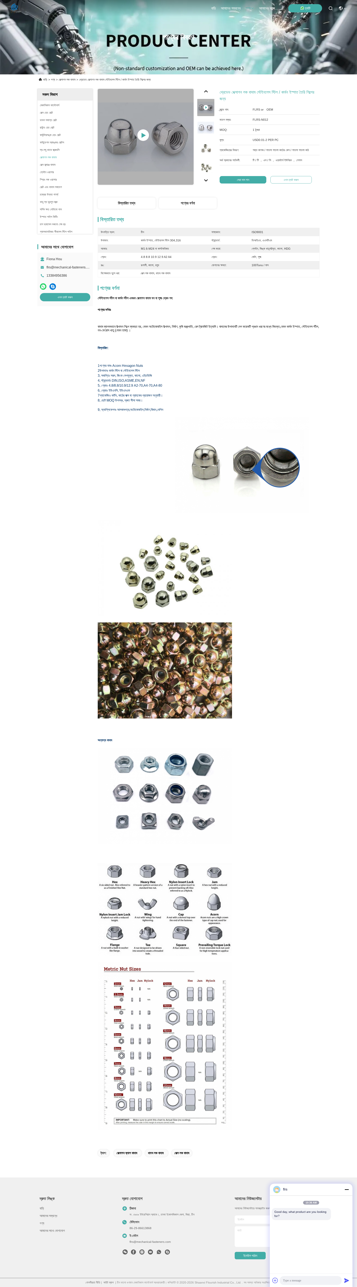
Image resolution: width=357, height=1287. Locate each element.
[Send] (346, 1280)
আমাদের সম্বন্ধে (231, 8)
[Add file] (275, 1280)
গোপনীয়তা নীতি (93, 1282)
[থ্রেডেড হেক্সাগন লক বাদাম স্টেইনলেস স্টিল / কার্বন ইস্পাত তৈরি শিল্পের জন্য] (146, 137)
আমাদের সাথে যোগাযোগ (269, 8)
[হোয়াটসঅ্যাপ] (43, 286)
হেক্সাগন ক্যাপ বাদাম (127, 1153)
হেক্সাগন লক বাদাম (67, 79)
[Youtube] (150, 1253)
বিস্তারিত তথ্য (126, 203)
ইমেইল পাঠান (250, 1255)
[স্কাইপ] (52, 286)
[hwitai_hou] (167, 1253)
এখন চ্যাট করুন (65, 297)
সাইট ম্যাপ (109, 1282)
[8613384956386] (159, 1253)
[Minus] (346, 1189)
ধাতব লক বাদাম (156, 1153)
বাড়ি (213, 8)
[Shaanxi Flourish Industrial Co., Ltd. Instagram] (142, 1253)
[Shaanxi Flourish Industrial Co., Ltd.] (14, 8)
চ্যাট (307, 8)
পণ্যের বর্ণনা (188, 203)
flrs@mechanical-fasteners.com (69, 267)
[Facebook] (133, 1253)
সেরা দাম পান (243, 179)
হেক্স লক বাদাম (181, 1153)
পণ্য (248, 8)
